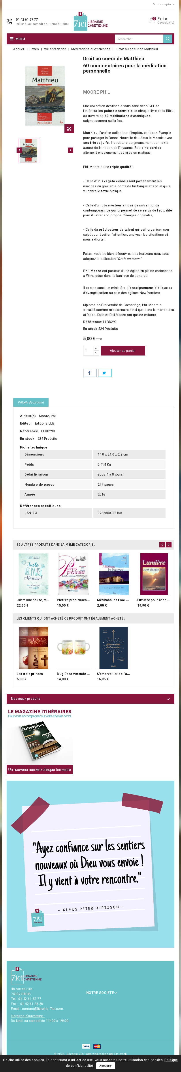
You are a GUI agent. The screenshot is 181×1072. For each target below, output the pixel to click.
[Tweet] (104, 373)
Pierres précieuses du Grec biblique (85, 600)
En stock (90, 329)
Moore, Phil (48, 416)
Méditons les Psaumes (114, 600)
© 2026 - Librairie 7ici (69, 1054)
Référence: (92, 322)
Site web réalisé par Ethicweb (106, 1054)
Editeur (26, 423)
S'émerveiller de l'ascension (119, 674)
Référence (29, 431)
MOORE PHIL (96, 92)
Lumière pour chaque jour (157, 600)
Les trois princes (30, 674)
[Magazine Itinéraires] (40, 741)
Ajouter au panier (123, 350)
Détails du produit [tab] (31, 402)
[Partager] (89, 373)
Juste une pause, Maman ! (37, 600)
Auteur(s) (28, 416)
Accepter (105, 1065)
